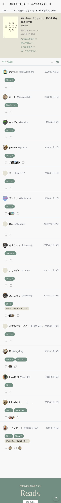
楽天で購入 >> (27, 43)
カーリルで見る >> (29, 50)
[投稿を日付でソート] (57, 61)
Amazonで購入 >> (29, 39)
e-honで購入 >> (28, 47)
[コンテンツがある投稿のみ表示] (52, 61)
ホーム (5, 10)
